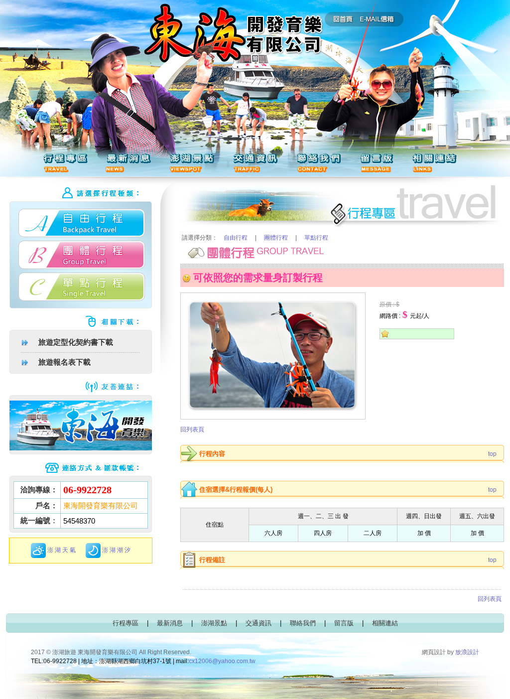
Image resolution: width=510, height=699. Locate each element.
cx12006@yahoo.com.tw (222, 661)
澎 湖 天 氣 (61, 550)
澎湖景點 (214, 623)
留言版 (344, 623)
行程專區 (125, 623)
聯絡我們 (303, 623)
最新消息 (170, 623)
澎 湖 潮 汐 (116, 550)
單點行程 (316, 237)
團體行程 (276, 237)
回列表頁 (192, 429)
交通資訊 (258, 623)
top (492, 453)
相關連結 (385, 623)
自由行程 (236, 237)
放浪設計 (467, 652)
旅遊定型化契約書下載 (75, 342)
